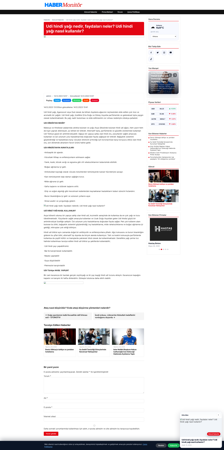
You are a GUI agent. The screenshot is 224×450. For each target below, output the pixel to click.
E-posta (48, 407)
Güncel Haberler (90, 12)
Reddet (161, 445)
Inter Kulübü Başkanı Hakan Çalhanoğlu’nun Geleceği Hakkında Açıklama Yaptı (162, 148)
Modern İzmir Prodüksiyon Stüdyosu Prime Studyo (163, 153)
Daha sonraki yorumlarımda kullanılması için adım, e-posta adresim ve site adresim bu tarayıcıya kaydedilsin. (92, 428)
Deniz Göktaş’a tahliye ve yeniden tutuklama (162, 138)
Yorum (47, 376)
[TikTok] (151, 59)
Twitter (57, 100)
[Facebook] (151, 52)
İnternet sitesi (50, 416)
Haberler (47, 20)
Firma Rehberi (107, 12)
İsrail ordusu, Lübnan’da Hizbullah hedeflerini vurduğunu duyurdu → (115, 316)
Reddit (86, 100)
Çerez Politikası (133, 12)
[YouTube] (170, 52)
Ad (46, 398)
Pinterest (95, 100)
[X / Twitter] (157, 52)
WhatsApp (77, 100)
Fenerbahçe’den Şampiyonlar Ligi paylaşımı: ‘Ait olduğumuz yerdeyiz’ (162, 158)
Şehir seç (155, 32)
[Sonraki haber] (175, 75)
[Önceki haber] (170, 75)
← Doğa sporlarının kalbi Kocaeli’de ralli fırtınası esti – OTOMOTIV (66, 316)
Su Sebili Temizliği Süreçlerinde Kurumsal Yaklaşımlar (161, 143)
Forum (120, 12)
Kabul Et (173, 445)
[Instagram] (164, 52)
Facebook (66, 100)
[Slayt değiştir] (159, 249)
